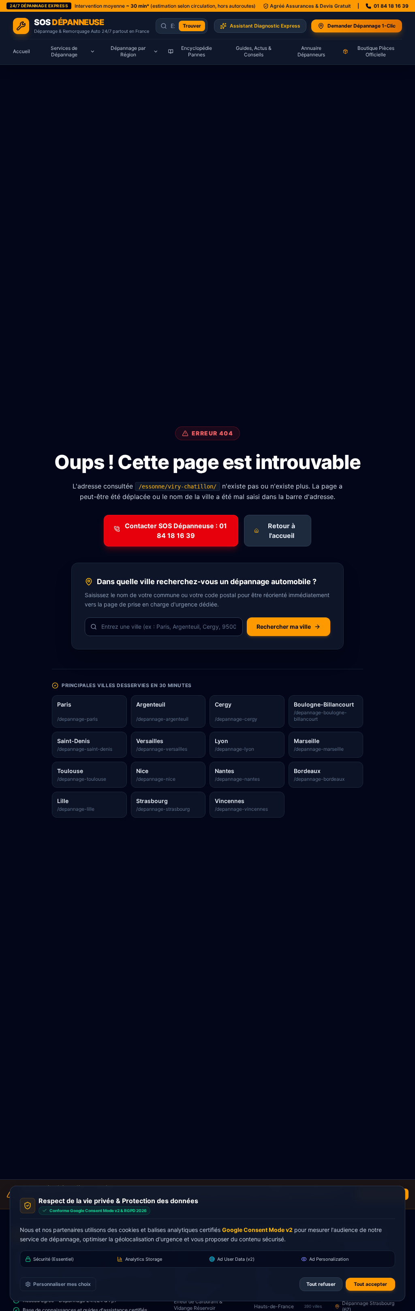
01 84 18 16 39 (391, 6)
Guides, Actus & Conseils (254, 51)
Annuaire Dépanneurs (311, 51)
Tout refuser (321, 1284)
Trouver (192, 26)
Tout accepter (370, 1284)
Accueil (21, 51)
